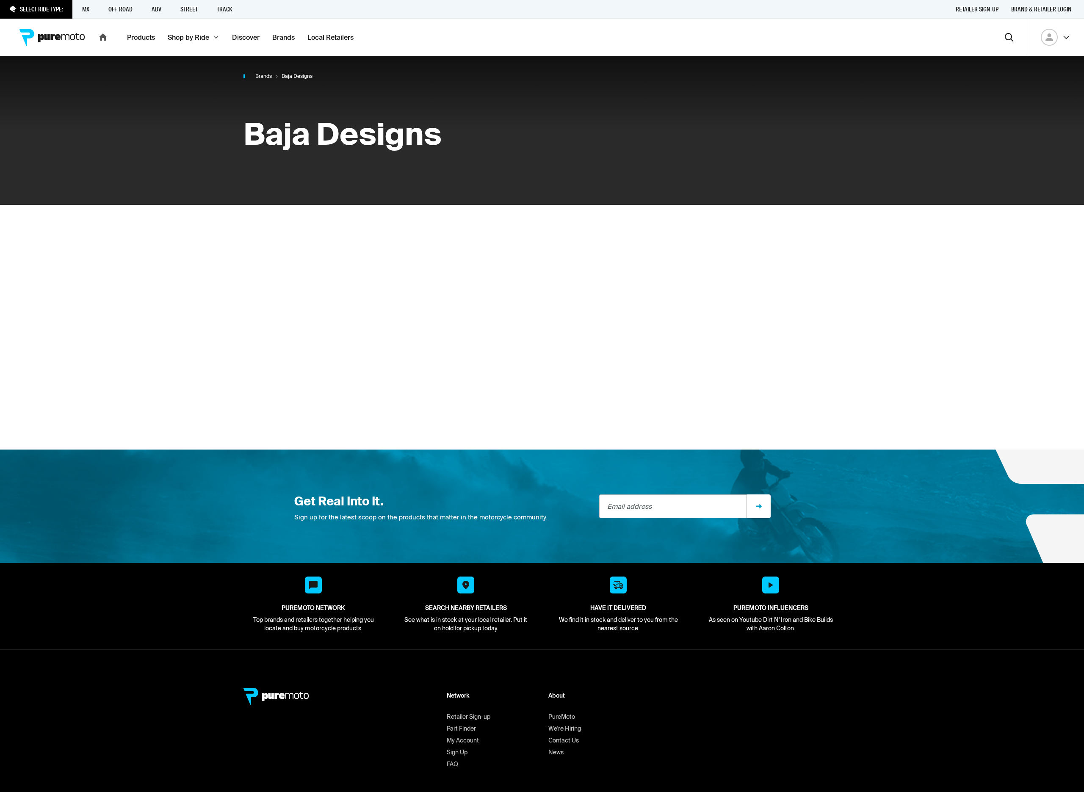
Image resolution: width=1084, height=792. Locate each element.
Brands (263, 76)
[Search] (1009, 37)
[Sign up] (759, 506)
